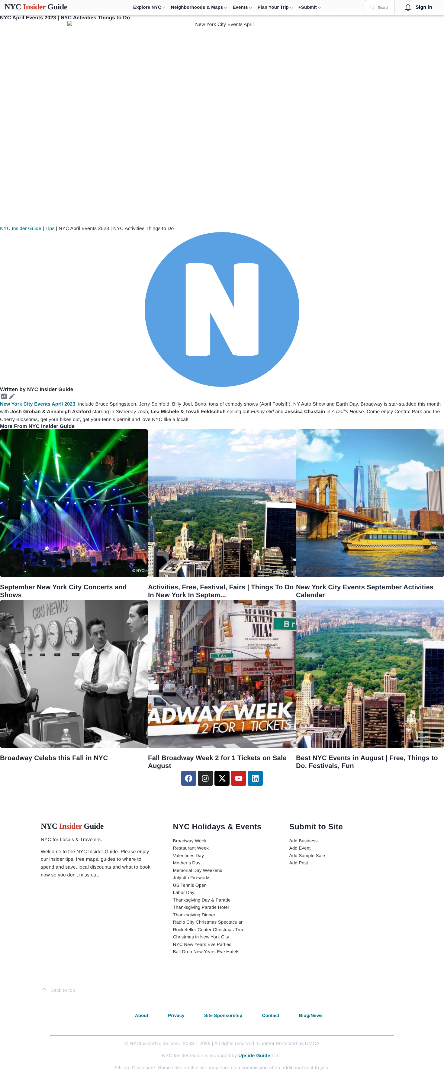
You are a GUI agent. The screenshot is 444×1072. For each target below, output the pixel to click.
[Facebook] (188, 778)
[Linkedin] (255, 778)
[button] (4, 396)
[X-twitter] (222, 778)
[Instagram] (205, 778)
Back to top (62, 990)
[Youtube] (238, 778)
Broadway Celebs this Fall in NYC (54, 758)
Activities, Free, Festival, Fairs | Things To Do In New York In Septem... (221, 591)
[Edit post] (12, 396)
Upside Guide (254, 1055)
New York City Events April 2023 (38, 404)
